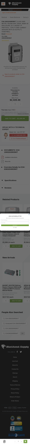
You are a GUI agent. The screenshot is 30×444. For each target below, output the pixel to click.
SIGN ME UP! (15, 225)
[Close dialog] (29, 214)
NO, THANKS (15, 227)
